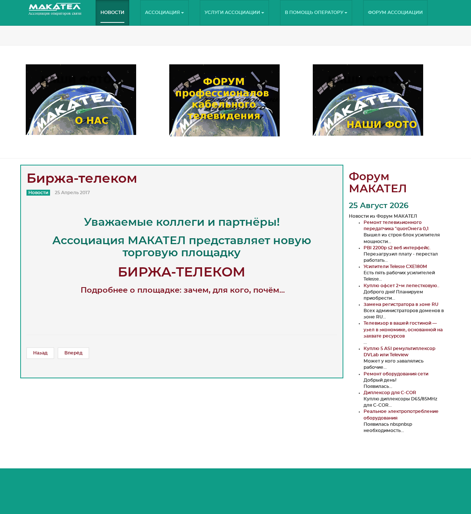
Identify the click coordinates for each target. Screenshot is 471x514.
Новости (112, 12)
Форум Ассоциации (395, 12)
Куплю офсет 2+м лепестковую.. (401, 285)
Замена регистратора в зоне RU (401, 304)
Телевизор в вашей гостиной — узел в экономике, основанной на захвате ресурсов (403, 329)
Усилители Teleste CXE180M (395, 266)
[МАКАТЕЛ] (55, 9)
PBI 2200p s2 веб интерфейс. (397, 248)
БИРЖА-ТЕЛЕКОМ (181, 272)
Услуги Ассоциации (233, 12)
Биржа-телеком (81, 178)
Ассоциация (163, 12)
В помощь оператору (314, 12)
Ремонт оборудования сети (396, 374)
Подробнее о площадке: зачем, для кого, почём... (183, 290)
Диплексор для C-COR (390, 392)
